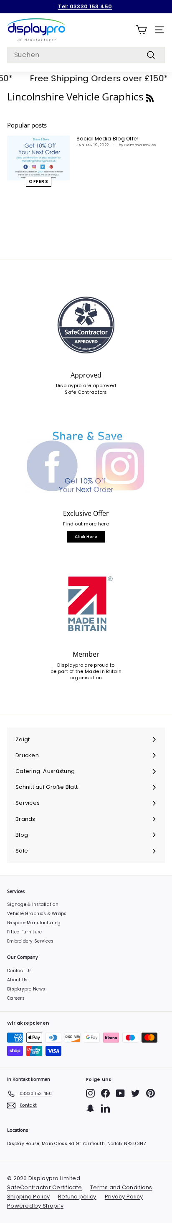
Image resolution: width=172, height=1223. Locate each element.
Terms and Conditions (121, 1187)
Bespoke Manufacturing (34, 923)
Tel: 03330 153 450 (85, 6)
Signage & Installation (32, 904)
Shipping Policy (28, 1196)
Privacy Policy (124, 1196)
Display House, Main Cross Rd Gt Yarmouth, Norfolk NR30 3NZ (76, 1143)
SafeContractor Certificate (44, 1187)
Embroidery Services (30, 941)
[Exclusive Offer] (86, 463)
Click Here (86, 536)
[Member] (86, 604)
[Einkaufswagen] (141, 30)
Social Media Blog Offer (107, 138)
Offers (38, 181)
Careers (16, 998)
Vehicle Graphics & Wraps (37, 913)
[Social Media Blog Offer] (38, 157)
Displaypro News (26, 989)
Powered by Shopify (35, 1206)
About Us (17, 980)
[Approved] (86, 325)
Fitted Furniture (24, 932)
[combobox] (86, 55)
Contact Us (19, 971)
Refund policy (77, 1196)
